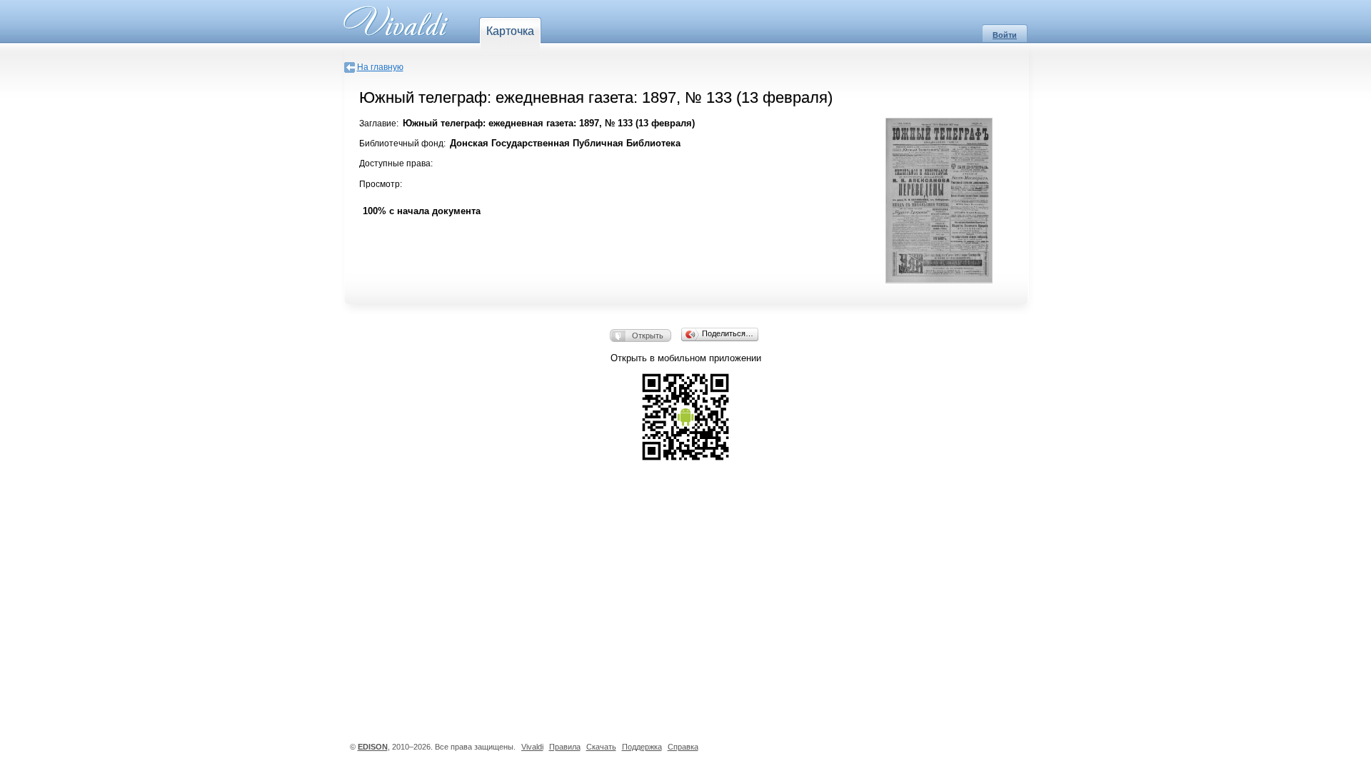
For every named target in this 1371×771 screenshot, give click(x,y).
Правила (565, 746)
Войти (1005, 35)
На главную (380, 67)
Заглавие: (378, 123)
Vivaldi (532, 746)
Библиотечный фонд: (402, 143)
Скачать (601, 746)
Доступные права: (396, 163)
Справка (683, 746)
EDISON (373, 746)
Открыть (647, 335)
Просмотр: (380, 184)
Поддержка (642, 746)
